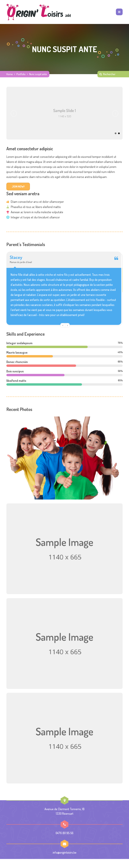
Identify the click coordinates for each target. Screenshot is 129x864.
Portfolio (21, 74)
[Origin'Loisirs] (38, 12)
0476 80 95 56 (64, 833)
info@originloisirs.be (64, 852)
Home (9, 74)
